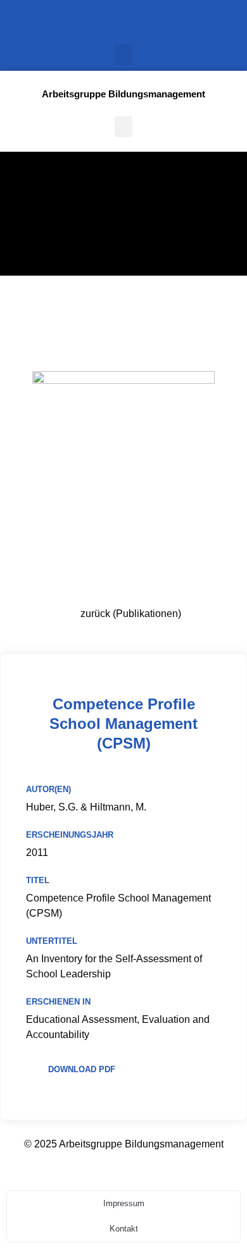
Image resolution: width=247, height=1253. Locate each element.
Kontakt (124, 1228)
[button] (123, 54)
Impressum (123, 1203)
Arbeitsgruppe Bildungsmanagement (123, 94)
